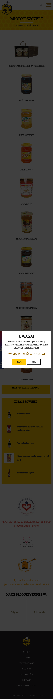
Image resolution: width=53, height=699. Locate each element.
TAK (19, 361)
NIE (34, 361)
